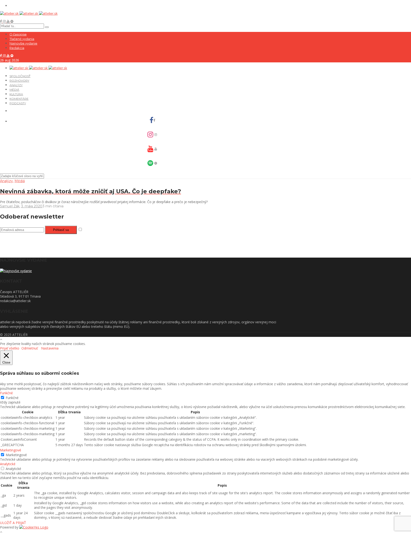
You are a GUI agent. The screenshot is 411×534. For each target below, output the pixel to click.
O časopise (18, 34)
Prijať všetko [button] (9, 348)
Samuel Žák (10, 206)
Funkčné (12, 397)
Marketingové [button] (10, 450)
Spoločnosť (20, 76)
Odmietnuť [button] (29, 348)
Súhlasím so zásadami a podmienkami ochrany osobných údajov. (133, 229)
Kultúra (16, 94)
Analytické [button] (7, 464)
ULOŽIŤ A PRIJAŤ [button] (13, 522)
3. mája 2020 (31, 206)
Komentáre (19, 98)
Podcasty (18, 103)
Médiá (14, 89)
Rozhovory (19, 80)
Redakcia (17, 48)
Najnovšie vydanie (23, 43)
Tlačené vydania (22, 39)
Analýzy (16, 85)
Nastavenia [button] (50, 348)
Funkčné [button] (6, 393)
